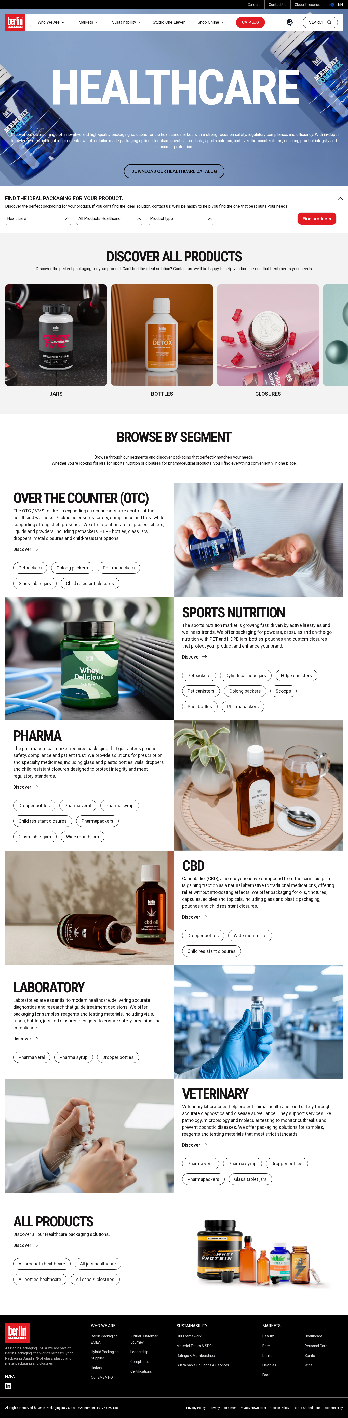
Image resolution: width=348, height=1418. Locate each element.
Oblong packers (72, 568)
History (96, 1368)
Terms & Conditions (307, 1408)
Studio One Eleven (169, 22)
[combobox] (38, 218)
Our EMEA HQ (102, 1377)
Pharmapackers (119, 568)
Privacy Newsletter (253, 1408)
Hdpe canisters (296, 675)
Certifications (141, 1371)
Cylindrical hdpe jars (245, 675)
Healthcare (313, 1336)
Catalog (250, 22)
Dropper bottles (34, 805)
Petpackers (30, 568)
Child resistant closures (90, 583)
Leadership (139, 1352)
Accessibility (334, 1408)
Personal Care (316, 1346)
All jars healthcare (98, 1264)
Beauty (268, 1336)
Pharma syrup (120, 805)
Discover (22, 549)
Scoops (283, 691)
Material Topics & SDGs (195, 1346)
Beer (266, 1346)
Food (266, 1375)
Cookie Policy (279, 1408)
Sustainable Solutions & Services (203, 1365)
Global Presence (308, 5)
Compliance (140, 1362)
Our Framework (189, 1336)
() (336, 4)
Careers (254, 5)
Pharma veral (78, 805)
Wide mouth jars (82, 836)
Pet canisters (201, 691)
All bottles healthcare (40, 1279)
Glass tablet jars (35, 583)
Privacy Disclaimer (223, 1408)
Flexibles (269, 1365)
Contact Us (277, 5)
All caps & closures (95, 1279)
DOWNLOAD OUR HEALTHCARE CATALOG (174, 171)
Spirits (310, 1355)
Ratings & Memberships (196, 1355)
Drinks (267, 1355)
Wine (309, 1365)
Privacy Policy (196, 1408)
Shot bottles (200, 706)
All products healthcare (42, 1264)
